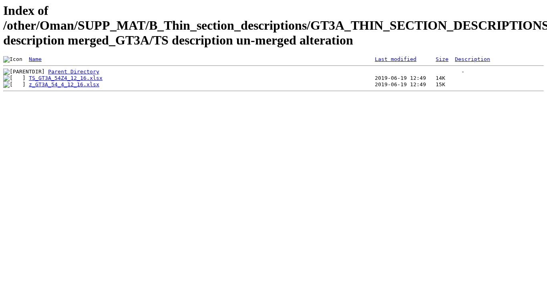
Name (35, 59)
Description (472, 59)
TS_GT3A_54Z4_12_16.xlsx (66, 78)
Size (442, 59)
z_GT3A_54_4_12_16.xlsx (64, 84)
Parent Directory (73, 72)
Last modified (395, 59)
